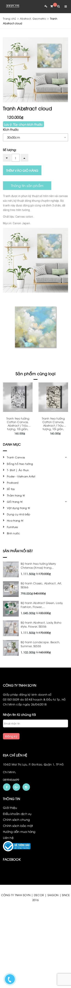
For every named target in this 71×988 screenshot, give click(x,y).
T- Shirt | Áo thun (18, 470)
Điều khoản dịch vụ (17, 814)
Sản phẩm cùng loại (35, 373)
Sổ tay (11, 489)
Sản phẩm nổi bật (18, 551)
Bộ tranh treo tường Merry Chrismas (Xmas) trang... (38, 565)
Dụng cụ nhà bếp (18, 514)
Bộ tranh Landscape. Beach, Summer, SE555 (40, 644)
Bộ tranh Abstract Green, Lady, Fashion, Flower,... (42, 604)
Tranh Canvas (16, 457)
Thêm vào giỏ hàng (22, 170)
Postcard (12, 482)
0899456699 (11, 779)
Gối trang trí (14, 501)
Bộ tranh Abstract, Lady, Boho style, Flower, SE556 (41, 624)
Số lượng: (9, 149)
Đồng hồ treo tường (20, 463)
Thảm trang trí (16, 495)
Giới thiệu (10, 807)
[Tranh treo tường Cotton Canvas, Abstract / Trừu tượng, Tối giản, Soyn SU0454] (53, 397)
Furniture (12, 527)
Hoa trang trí (15, 520)
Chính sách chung (16, 819)
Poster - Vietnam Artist (21, 476)
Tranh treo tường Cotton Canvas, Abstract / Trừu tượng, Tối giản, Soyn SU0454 (53, 425)
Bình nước (13, 533)
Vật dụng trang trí (18, 508)
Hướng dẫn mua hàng (19, 831)
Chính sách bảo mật (18, 825)
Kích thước (11, 129)
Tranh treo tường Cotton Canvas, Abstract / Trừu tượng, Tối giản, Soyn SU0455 (17, 425)
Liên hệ (8, 837)
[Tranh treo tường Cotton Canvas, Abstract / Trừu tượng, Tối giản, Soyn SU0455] (18, 397)
